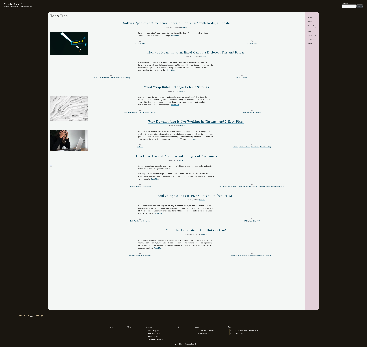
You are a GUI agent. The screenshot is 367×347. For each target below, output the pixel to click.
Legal (310, 35)
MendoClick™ (13, 4)
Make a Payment (155, 333)
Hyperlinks (252, 221)
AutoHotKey (252, 255)
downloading (255, 147)
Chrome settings (244, 147)
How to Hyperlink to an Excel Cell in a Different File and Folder (196, 52)
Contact (311, 39)
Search (345, 3)
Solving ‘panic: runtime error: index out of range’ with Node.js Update (176, 23)
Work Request (154, 331)
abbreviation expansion (239, 255)
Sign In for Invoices (156, 339)
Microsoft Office (109, 78)
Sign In (310, 44)
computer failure (264, 186)
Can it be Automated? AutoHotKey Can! (196, 230)
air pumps (234, 186)
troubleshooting (265, 147)
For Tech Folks (140, 43)
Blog (309, 31)
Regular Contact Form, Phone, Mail (244, 331)
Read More (175, 36)
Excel (101, 78)
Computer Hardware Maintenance (140, 186)
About (310, 22)
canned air (241, 186)
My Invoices (153, 336)
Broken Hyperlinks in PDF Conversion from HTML (196, 195)
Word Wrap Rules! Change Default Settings (176, 87)
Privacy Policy (203, 333)
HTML (246, 221)
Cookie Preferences (206, 331)
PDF (258, 221)
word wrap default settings (252, 112)
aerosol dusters (225, 186)
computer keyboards (277, 186)
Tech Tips (95, 78)
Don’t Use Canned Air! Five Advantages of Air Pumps (176, 156)
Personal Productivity (123, 78)
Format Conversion (143, 221)
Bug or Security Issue (239, 333)
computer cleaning (252, 186)
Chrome (235, 147)
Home (310, 17)
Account (311, 26)
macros (259, 255)
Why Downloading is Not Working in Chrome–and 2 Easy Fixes (196, 121)
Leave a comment (252, 43)
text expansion (267, 255)
